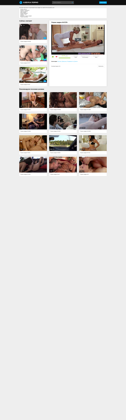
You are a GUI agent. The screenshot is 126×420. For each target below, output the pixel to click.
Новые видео (103, 2)
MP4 (96, 57)
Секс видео (23, 12)
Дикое (76, 61)
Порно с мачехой (24, 10)
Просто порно (24, 11)
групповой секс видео (35, 7)
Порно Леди (23, 14)
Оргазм (59, 61)
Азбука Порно (30, 2)
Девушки (64, 61)
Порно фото (23, 9)
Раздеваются (70, 61)
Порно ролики (24, 13)
